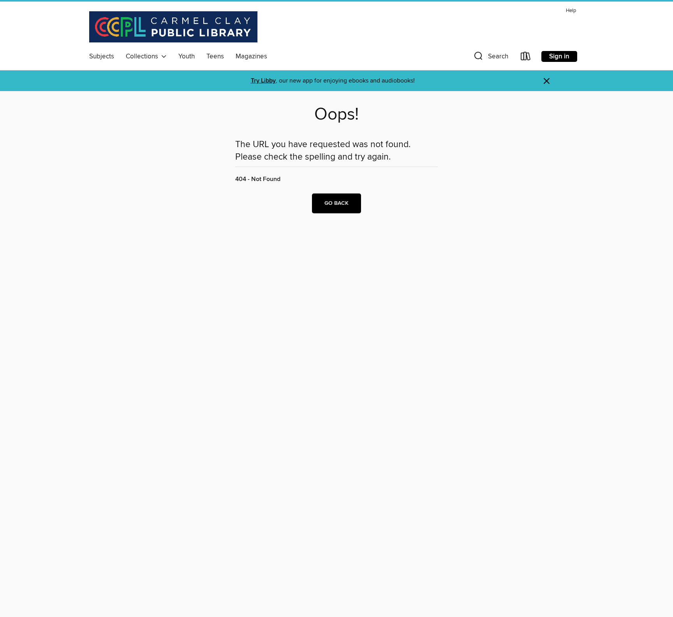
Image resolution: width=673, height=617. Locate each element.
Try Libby (263, 81)
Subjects (101, 56)
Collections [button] (143, 56)
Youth (186, 56)
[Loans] (525, 57)
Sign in (559, 56)
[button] (490, 57)
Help (571, 11)
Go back (336, 203)
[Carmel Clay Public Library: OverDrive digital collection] (173, 27)
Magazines (251, 56)
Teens (215, 56)
